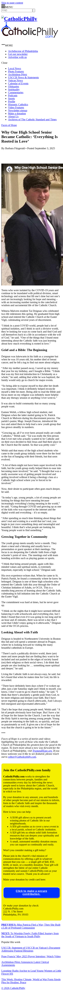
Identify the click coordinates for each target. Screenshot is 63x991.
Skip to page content (12, 2)
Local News (14, 68)
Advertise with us (17, 57)
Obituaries (13, 86)
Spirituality (14, 89)
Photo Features (16, 71)
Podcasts (12, 95)
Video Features (16, 107)
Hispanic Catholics (18, 104)
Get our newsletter (18, 54)
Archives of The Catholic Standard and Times (32, 119)
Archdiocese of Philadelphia (23, 51)
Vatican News (15, 80)
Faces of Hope (9, 125)
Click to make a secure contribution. (31, 892)
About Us (13, 116)
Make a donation (17, 113)
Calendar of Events (18, 83)
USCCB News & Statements (23, 77)
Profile (11, 101)
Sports (11, 98)
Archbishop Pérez (17, 74)
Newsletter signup (17, 110)
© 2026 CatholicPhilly (13, 988)
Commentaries (15, 92)
